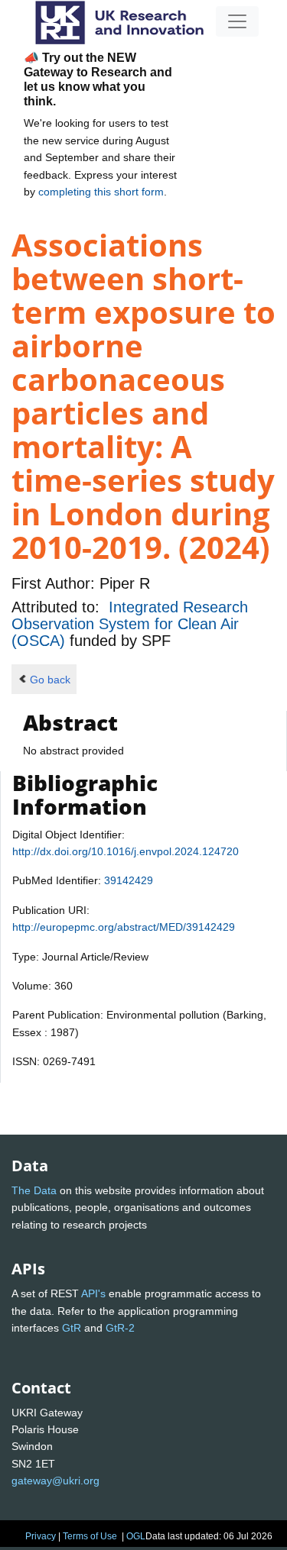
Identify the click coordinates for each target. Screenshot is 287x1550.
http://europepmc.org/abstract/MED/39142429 (123, 927)
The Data (34, 1190)
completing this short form (101, 192)
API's (93, 1293)
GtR (71, 1328)
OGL (135, 1536)
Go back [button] (50, 679)
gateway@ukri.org (55, 1480)
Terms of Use (90, 1536)
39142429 (128, 880)
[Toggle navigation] (237, 21)
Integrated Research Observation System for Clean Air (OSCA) (129, 624)
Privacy (40, 1536)
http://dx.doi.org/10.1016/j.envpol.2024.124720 (125, 851)
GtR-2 (120, 1328)
